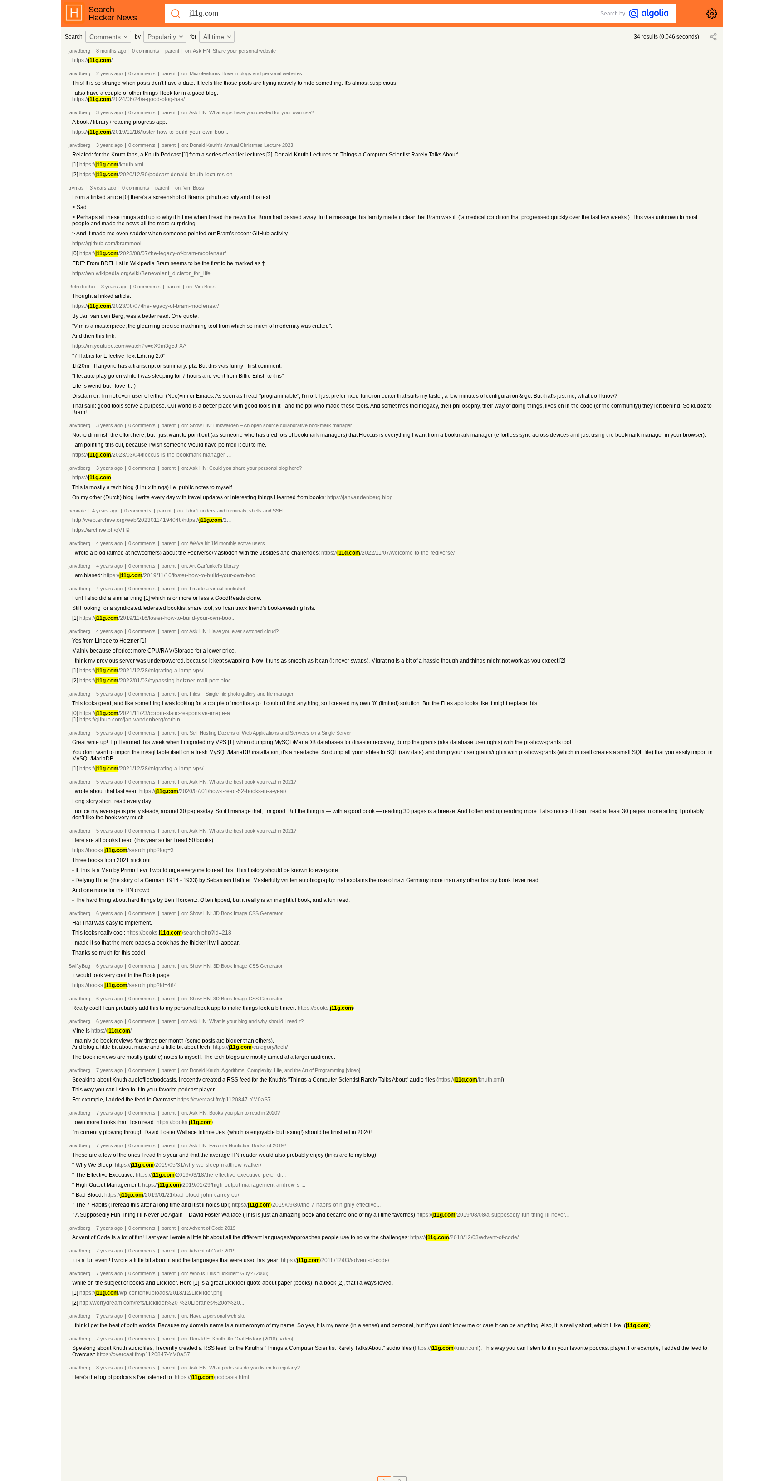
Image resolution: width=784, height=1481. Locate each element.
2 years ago (109, 73)
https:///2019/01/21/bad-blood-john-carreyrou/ (171, 1195)
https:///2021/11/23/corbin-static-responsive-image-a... (156, 713)
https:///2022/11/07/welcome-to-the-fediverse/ (388, 553)
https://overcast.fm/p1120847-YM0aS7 (224, 1099)
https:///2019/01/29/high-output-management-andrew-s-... (223, 1185)
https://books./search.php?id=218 (179, 933)
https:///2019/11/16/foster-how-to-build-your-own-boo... (150, 132)
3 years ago (109, 112)
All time (213, 36)
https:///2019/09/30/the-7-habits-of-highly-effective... (306, 1205)
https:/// (92, 60)
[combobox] (109, 37)
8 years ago (109, 1367)
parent (172, 51)
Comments (105, 36)
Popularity (161, 36)
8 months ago (111, 51)
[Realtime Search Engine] (649, 13)
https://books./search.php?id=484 (124, 985)
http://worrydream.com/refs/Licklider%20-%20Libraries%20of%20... (161, 1303)
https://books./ (326, 1008)
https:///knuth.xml (111, 164)
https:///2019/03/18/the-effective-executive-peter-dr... (211, 1175)
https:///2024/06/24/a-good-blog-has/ (128, 99)
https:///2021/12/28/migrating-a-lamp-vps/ (141, 670)
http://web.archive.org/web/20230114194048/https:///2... (151, 520)
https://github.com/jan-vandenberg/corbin (129, 719)
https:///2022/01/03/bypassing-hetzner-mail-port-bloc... (157, 680)
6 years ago (109, 913)
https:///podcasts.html (212, 1377)
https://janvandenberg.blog (360, 497)
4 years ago (105, 510)
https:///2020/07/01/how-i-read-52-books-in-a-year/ (212, 791)
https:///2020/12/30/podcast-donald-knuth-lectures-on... (158, 174)
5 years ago (109, 694)
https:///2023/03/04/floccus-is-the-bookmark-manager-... (151, 455)
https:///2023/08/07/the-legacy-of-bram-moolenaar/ (152, 253)
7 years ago (109, 1070)
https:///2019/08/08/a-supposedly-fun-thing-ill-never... (492, 1215)
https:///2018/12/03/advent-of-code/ (464, 1237)
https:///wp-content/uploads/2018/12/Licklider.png (151, 1293)
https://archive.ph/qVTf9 (101, 530)
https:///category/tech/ (250, 1047)
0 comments (145, 51)
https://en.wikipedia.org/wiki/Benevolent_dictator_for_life (141, 273)
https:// (91, 477)
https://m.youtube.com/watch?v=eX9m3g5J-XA (129, 346)
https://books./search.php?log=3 (123, 850)
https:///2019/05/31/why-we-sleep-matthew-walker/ (188, 1165)
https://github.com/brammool (107, 243)
